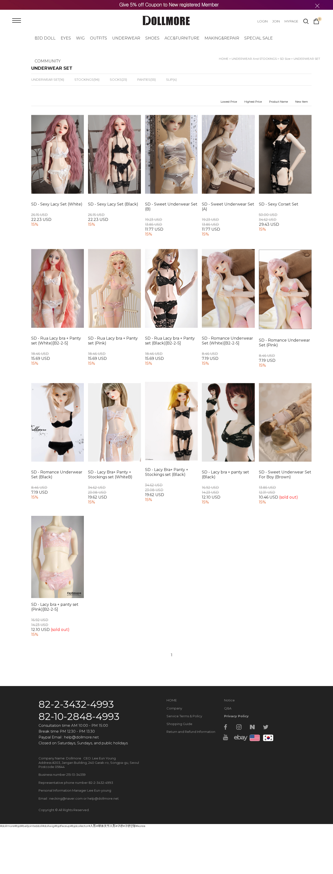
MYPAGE (291, 21)
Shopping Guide (179, 724)
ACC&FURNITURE (182, 38)
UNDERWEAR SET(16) (47, 79)
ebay (239, 737)
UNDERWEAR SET (307, 58)
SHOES (152, 38)
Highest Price (253, 101)
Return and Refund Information (190, 732)
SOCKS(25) (118, 79)
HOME (171, 700)
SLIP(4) (171, 79)
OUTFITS (98, 38)
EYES (66, 38)
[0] (316, 21)
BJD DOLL (45, 38)
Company (174, 708)
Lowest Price (229, 101)
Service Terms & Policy (184, 716)
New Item (301, 101)
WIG (80, 38)
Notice (229, 700)
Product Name (278, 101)
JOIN (276, 21)
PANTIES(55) (146, 79)
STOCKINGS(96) (86, 79)
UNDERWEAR (126, 38)
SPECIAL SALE (258, 38)
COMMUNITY (48, 61)
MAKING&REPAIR (222, 38)
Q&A (227, 708)
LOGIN (262, 21)
